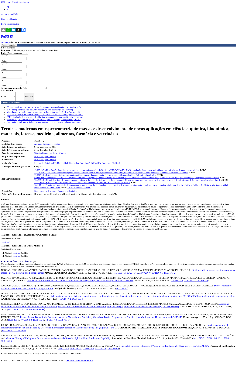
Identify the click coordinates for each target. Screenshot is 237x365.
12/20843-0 (26, 309)
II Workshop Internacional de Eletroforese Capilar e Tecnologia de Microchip (40, 110)
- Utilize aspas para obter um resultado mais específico (29, 50)
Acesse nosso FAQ (9, 14)
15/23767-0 (132, 273)
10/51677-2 (169, 273)
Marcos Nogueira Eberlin (45, 156)
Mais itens (5, 238)
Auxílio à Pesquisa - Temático (47, 144)
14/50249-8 (63, 348)
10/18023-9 (38, 309)
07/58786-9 (63, 320)
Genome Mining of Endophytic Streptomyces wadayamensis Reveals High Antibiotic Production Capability (58, 338)
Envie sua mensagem (10, 24)
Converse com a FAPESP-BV (79, 360)
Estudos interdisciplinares (68, 191)
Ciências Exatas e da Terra (45, 153)
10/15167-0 (202, 280)
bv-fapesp (5, 42)
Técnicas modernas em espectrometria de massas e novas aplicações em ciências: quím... (45, 107)
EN (8, 9)
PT (8, 7)
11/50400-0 (20, 330)
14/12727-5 (198, 338)
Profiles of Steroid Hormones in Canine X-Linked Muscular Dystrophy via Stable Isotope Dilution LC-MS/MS (80, 280)
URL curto (5, 2)
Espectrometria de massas (45, 191)
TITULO (6, 242)
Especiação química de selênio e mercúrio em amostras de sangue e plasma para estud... (44, 122)
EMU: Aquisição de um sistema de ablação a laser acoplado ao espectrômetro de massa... (45, 117)
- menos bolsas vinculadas (79, 187)
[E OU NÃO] (4, 55)
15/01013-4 (211, 338)
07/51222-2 (189, 280)
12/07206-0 (145, 273)
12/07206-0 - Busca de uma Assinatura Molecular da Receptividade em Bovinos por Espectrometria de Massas (82, 182)
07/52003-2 (26, 320)
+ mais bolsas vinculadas (45, 177)
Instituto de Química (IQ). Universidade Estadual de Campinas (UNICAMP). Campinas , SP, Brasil (77, 163)
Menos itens (15, 238)
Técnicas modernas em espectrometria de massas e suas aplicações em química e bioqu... (45, 114)
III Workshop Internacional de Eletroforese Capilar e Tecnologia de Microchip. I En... (44, 119)
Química (62, 153)
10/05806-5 (13, 320)
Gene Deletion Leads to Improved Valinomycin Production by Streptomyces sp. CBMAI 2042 (164, 346)
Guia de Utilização (9, 19)
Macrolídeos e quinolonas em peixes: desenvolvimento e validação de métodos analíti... (44, 112)
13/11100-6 (157, 273)
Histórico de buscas (20, 2)
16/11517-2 (120, 273)
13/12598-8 (223, 338)
